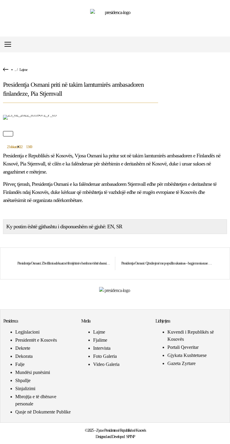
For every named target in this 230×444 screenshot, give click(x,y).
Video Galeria (106, 364)
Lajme (23, 69)
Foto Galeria (105, 356)
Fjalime (100, 340)
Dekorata (24, 356)
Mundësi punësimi (32, 372)
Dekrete (22, 348)
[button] (222, 44)
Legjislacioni (27, 331)
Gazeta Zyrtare (181, 363)
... (15, 69)
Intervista (102, 348)
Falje (20, 364)
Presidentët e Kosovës (36, 340)
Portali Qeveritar (183, 347)
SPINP (130, 436)
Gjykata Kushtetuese (187, 355)
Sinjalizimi (25, 388)
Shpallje (23, 380)
